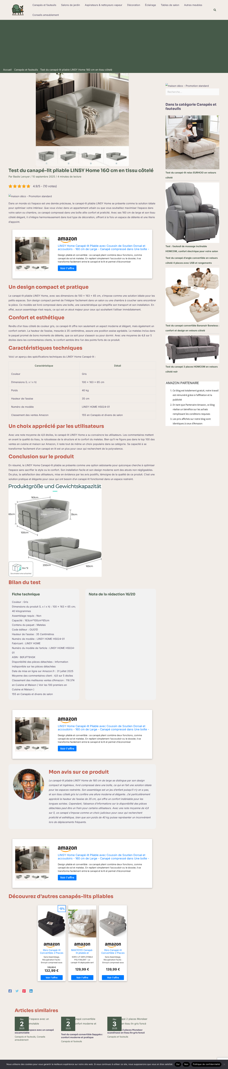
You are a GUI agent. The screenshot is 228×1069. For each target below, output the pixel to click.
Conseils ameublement (45, 14)
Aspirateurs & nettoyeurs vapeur (103, 5)
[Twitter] (17, 991)
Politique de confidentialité (206, 1064)
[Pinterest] (24, 991)
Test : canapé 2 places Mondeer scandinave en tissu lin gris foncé (126, 1031)
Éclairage (150, 5)
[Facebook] (10, 991)
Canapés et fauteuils (44, 5)
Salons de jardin (70, 5)
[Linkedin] (31, 991)
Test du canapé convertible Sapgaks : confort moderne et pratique (82, 1036)
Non (186, 1064)
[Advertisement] (114, 44)
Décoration (133, 5)
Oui (178, 1064)
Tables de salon (170, 5)
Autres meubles (193, 5)
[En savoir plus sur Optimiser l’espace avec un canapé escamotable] (36, 1021)
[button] (215, 10)
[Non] (224, 1064)
